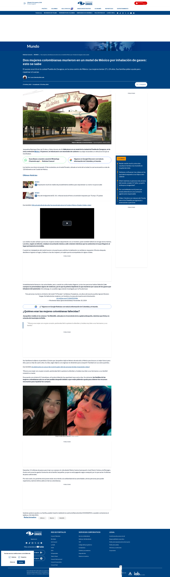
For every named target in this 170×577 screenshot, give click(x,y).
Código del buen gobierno (85, 545)
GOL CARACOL (65, 8)
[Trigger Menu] (24, 3)
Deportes (23, 557)
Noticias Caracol (27, 54)
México (42, 518)
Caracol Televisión (55, 536)
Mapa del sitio (82, 553)
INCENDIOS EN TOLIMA (50, 13)
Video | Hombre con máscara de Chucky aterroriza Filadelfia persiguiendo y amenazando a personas (132, 200)
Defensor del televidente (85, 539)
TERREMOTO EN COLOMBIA (67, 13)
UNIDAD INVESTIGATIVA (84, 8)
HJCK (52, 547)
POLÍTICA (44, 8)
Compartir (141, 84)
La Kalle (53, 545)
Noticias (14, 557)
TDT (80, 542)
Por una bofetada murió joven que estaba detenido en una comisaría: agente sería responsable (130, 191)
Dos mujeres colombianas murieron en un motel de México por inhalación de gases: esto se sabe (65, 54)
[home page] (85, 3)
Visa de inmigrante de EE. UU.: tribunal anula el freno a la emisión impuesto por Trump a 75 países (70, 195)
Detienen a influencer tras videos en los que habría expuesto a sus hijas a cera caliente (132, 174)
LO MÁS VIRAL (111, 13)
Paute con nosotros (84, 556)
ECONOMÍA (98, 8)
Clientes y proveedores (84, 550)
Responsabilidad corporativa (116, 539)
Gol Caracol (54, 542)
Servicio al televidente (84, 536)
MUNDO (36, 54)
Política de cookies (114, 545)
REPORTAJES (109, 8)
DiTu (52, 550)
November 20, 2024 (80, 300)
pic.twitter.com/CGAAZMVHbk (67, 298)
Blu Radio (53, 539)
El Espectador (54, 553)
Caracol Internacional (56, 559)
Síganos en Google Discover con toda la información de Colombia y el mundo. (88, 160)
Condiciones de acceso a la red (117, 536)
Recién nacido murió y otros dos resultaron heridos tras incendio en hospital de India (131, 165)
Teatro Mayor (54, 556)
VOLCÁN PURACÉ (99, 13)
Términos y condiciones (115, 547)
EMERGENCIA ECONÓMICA (84, 13)
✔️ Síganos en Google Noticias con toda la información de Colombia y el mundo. (68, 307)
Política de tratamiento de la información (119, 542)
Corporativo (112, 550)
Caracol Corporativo (56, 562)
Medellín (62, 518)
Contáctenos (82, 547)
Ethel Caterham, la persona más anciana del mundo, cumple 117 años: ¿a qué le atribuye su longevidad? (132, 183)
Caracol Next (54, 565)
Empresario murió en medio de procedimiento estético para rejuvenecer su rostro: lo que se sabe (69, 185)
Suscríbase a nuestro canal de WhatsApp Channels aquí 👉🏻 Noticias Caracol (44, 160)
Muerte (52, 518)
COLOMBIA (54, 8)
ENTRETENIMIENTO (122, 8)
